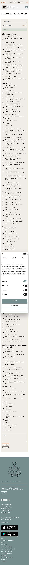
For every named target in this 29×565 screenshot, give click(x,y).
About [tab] (23, 257)
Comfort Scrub (10, 246)
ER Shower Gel (10, 364)
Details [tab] (14, 257)
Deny (14, 310)
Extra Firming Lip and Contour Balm (16, 131)
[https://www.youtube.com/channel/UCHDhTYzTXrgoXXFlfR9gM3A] (8, 500)
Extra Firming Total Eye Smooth (13, 215)
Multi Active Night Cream (13, 204)
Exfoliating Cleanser (12, 324)
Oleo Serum (9, 430)
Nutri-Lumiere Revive (12, 223)
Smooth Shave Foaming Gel (14, 339)
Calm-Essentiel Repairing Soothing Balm (13, 193)
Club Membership (7, 551)
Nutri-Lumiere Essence (12, 112)
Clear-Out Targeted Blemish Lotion (14, 117)
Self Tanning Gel (10, 388)
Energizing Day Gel (11, 331)
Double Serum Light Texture (14, 99)
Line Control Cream (12, 329)
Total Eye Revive (10, 207)
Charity (4, 561)
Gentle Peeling (10, 249)
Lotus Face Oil (10, 90)
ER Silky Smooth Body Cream (14, 362)
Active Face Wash (11, 314)
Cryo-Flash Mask (10, 231)
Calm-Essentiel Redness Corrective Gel (13, 185)
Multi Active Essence (12, 109)
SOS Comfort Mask (11, 234)
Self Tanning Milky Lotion (14, 398)
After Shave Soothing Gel (14, 342)
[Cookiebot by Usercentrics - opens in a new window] (21, 254)
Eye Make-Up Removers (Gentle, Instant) (15, 79)
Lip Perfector (9, 427)
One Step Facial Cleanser (13, 47)
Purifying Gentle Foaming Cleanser (14, 54)
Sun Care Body (10, 406)
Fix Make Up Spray (11, 425)
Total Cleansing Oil (12, 42)
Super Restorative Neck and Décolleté (14, 169)
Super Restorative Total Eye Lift (14, 173)
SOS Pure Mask (9, 229)
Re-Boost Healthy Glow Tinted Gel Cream (15, 179)
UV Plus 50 (8, 123)
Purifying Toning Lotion (13, 67)
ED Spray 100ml (10, 349)
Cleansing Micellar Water (14, 45)
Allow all (14, 300)
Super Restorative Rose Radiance (13, 165)
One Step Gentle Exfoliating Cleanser (15, 50)
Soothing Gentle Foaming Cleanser (14, 62)
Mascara (7, 420)
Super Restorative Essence (14, 106)
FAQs (2, 538)
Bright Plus (8, 125)
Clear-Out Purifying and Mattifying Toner (13, 70)
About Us (4, 559)
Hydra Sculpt (9, 326)
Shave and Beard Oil (12, 316)
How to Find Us (6, 547)
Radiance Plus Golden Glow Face (15, 392)
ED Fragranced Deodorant (14, 354)
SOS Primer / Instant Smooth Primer (14, 417)
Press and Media (6, 553)
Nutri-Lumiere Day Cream (13, 218)
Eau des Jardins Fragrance (14, 369)
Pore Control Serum (12, 114)
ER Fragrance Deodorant (14, 367)
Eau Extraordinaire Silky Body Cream (15, 379)
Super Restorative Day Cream (15, 162)
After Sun (8, 409)
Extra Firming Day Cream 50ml (15, 147)
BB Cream (8, 422)
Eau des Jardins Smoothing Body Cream (14, 372)
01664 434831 (7, 519)
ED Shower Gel (10, 357)
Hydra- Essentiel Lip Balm (13, 128)
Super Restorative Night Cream (15, 176)
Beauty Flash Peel (11, 241)
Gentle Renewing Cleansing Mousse (14, 39)
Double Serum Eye (11, 212)
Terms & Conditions (8, 540)
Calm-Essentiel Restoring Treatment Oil (13, 93)
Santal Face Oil (10, 88)
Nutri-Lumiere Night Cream (14, 221)
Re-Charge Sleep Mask (12, 236)
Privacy (3, 542)
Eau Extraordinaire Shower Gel (14, 382)
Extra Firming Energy (12, 156)
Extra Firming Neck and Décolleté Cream (13, 159)
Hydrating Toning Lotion (14, 65)
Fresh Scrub (9, 244)
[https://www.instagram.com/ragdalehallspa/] (5, 500)
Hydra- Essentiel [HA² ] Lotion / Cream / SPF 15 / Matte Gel (16, 140)
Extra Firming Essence (12, 101)
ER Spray (7, 359)
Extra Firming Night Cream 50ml (14, 150)
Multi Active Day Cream (13, 199)
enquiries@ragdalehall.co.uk (11, 517)
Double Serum (9, 96)
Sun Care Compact (11, 411)
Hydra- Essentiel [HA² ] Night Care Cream (15, 144)
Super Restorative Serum (13, 104)
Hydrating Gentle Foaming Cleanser (14, 58)
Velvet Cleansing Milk (12, 36)
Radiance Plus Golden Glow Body (15, 395)
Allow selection (14, 305)
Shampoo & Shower (11, 321)
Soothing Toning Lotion (13, 73)
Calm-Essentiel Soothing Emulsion (13, 189)
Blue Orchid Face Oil (12, 85)
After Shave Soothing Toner (15, 337)
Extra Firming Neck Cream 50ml (15, 153)
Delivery (4, 544)
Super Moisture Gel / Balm (14, 319)
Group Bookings (7, 557)
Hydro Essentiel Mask (12, 239)
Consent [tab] (5, 257)
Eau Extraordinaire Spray (14, 375)
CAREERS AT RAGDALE (8, 549)
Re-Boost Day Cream (12, 182)
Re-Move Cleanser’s (11, 76)
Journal (4, 555)
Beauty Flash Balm (11, 120)
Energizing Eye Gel (11, 334)
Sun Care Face (9, 404)
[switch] (25, 286)
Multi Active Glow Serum (13, 134)
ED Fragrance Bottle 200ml (14, 351)
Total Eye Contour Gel (13, 209)
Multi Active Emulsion (12, 202)
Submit (5, 445)
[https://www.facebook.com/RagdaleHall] (2, 500)
